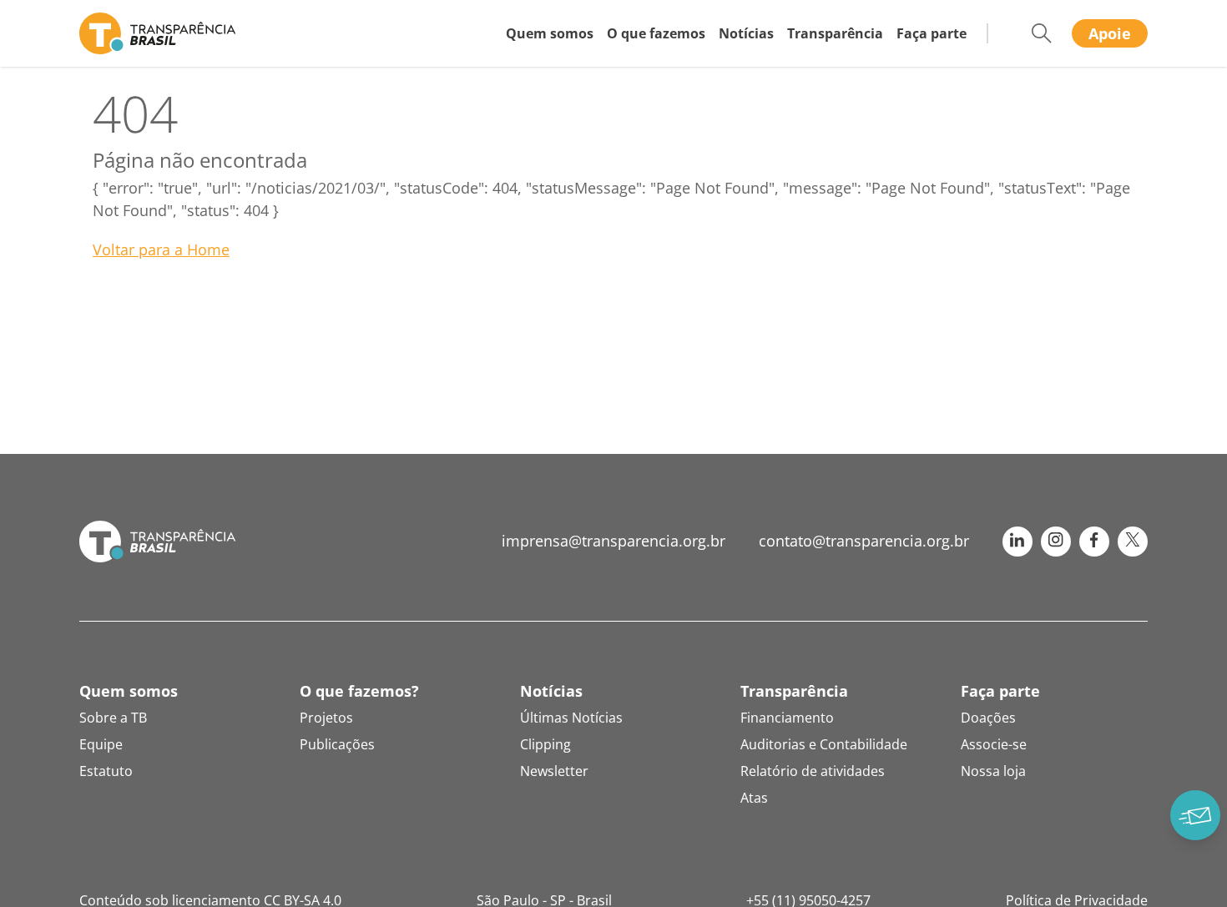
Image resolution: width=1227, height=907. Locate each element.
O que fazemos (656, 33)
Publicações (337, 744)
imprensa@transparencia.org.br (613, 541)
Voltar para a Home (161, 249)
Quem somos (549, 33)
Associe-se (994, 744)
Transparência (835, 33)
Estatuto (106, 771)
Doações (988, 717)
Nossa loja (993, 771)
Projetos (326, 717)
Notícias (746, 33)
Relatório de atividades (812, 771)
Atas (754, 798)
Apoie (1109, 33)
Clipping (545, 744)
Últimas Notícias (571, 717)
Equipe (101, 744)
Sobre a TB (113, 717)
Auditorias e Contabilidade (823, 744)
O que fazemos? (359, 691)
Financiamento (787, 717)
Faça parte (931, 33)
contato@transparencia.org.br (864, 541)
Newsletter (554, 771)
